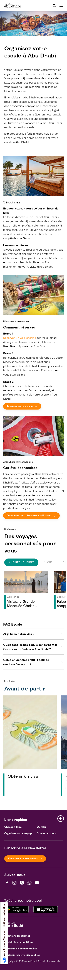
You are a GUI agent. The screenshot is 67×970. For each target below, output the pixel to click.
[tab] (21, 562)
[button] (26, 591)
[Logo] (12, 5)
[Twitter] (22, 882)
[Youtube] (37, 882)
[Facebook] (7, 882)
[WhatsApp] (29, 882)
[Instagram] (14, 882)
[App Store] (45, 908)
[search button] (54, 5)
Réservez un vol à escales (19, 337)
